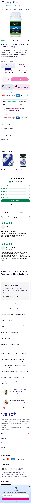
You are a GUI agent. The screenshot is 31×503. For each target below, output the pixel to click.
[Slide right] (19, 303)
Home (2, 9)
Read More (4, 277)
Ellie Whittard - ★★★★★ (10, 296)
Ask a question (15, 205)
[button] (2, 2)
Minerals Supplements (23, 9)
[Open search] (3, 217)
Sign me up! (15, 498)
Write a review (15, 200)
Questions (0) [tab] (22, 212)
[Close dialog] (30, 487)
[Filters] (7, 217)
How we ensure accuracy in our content (15, 407)
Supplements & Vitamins (11, 9)
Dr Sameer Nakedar (22, 389)
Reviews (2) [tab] (8, 212)
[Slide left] (12, 303)
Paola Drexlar (20, 400)
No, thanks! (15, 501)
